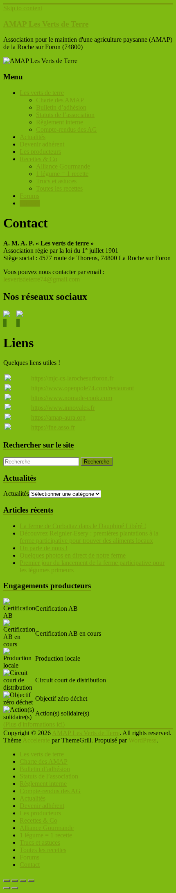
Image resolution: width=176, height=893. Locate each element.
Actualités (32, 136)
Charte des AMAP (60, 100)
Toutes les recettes (59, 188)
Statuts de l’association (65, 114)
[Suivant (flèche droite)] (14, 888)
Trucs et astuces (56, 181)
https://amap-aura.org (58, 417)
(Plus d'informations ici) (34, 724)
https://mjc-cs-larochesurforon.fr (72, 378)
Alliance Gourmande (63, 166)
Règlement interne (59, 122)
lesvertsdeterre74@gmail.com (41, 279)
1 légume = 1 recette (62, 173)
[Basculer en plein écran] (14, 881)
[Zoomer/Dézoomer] (6, 881)
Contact (30, 203)
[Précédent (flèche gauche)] (6, 888)
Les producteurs (40, 151)
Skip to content (22, 7)
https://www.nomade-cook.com (71, 397)
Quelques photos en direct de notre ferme (73, 555)
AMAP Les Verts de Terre (45, 24)
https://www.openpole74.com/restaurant (82, 388)
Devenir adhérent (42, 144)
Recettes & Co (38, 158)
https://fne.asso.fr (53, 427)
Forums (29, 195)
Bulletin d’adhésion (61, 107)
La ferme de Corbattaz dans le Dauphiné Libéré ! (83, 525)
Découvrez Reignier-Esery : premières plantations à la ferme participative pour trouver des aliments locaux (89, 537)
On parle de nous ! (44, 547)
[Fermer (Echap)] (31, 881)
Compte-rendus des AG (66, 129)
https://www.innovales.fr (63, 407)
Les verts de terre (42, 92)
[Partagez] (23, 881)
